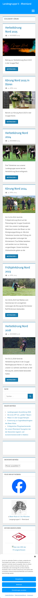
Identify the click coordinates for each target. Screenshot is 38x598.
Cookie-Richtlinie (9, 595)
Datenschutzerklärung (20, 595)
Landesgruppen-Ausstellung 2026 (19, 412)
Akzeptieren (19, 579)
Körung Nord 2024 (16, 188)
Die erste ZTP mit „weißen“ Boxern (19, 415)
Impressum (30, 595)
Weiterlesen (11, 69)
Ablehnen (19, 585)
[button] (35, 557)
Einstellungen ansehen (19, 590)
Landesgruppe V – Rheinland (17, 3)
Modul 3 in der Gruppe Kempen (18, 418)
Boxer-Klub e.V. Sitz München (20, 516)
